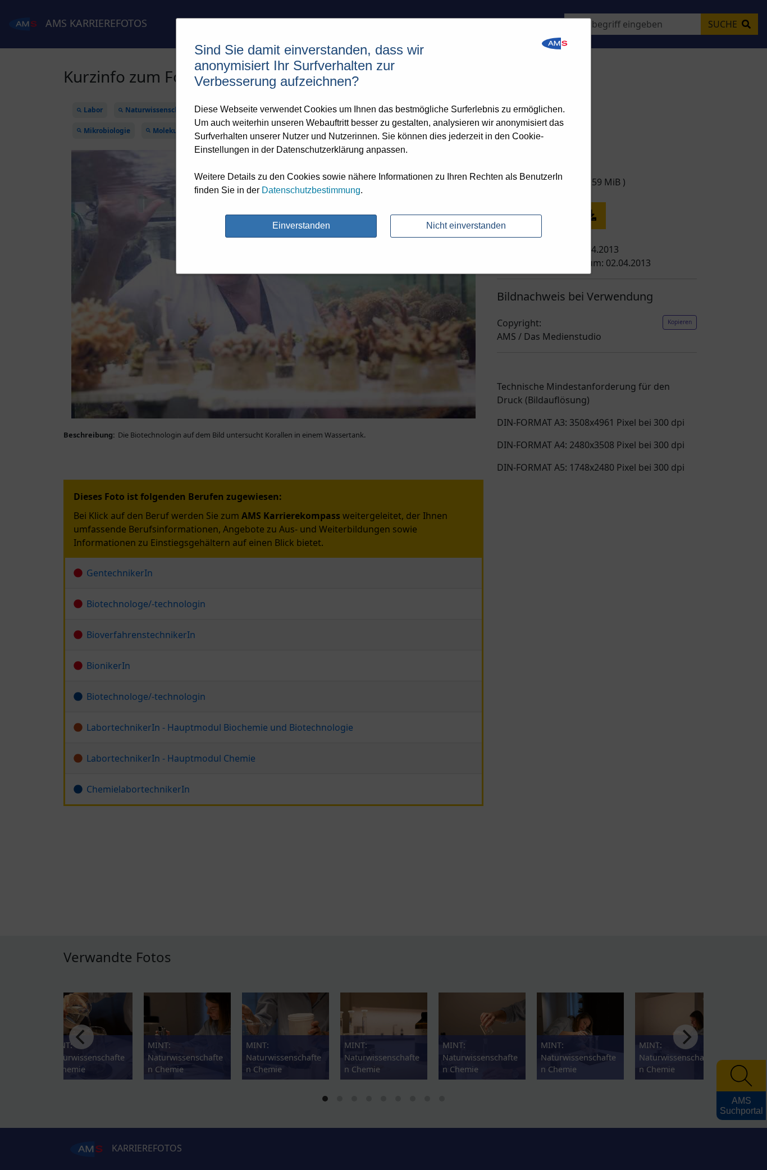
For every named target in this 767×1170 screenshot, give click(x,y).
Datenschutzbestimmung (311, 190)
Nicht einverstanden (466, 225)
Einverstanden (301, 225)
